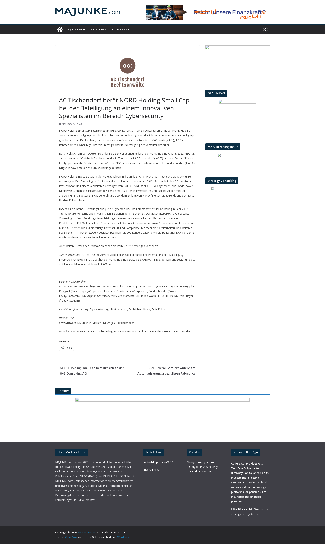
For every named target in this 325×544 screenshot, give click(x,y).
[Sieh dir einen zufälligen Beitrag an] (265, 29)
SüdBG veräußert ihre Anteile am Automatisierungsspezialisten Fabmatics (166, 371)
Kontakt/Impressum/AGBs (159, 462)
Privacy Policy (151, 470)
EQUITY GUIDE (76, 29)
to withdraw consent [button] (199, 471)
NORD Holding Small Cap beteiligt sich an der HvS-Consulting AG (92, 371)
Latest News (121, 29)
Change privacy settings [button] (201, 462)
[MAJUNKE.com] (59, 29)
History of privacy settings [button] (202, 467)
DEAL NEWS (98, 29)
